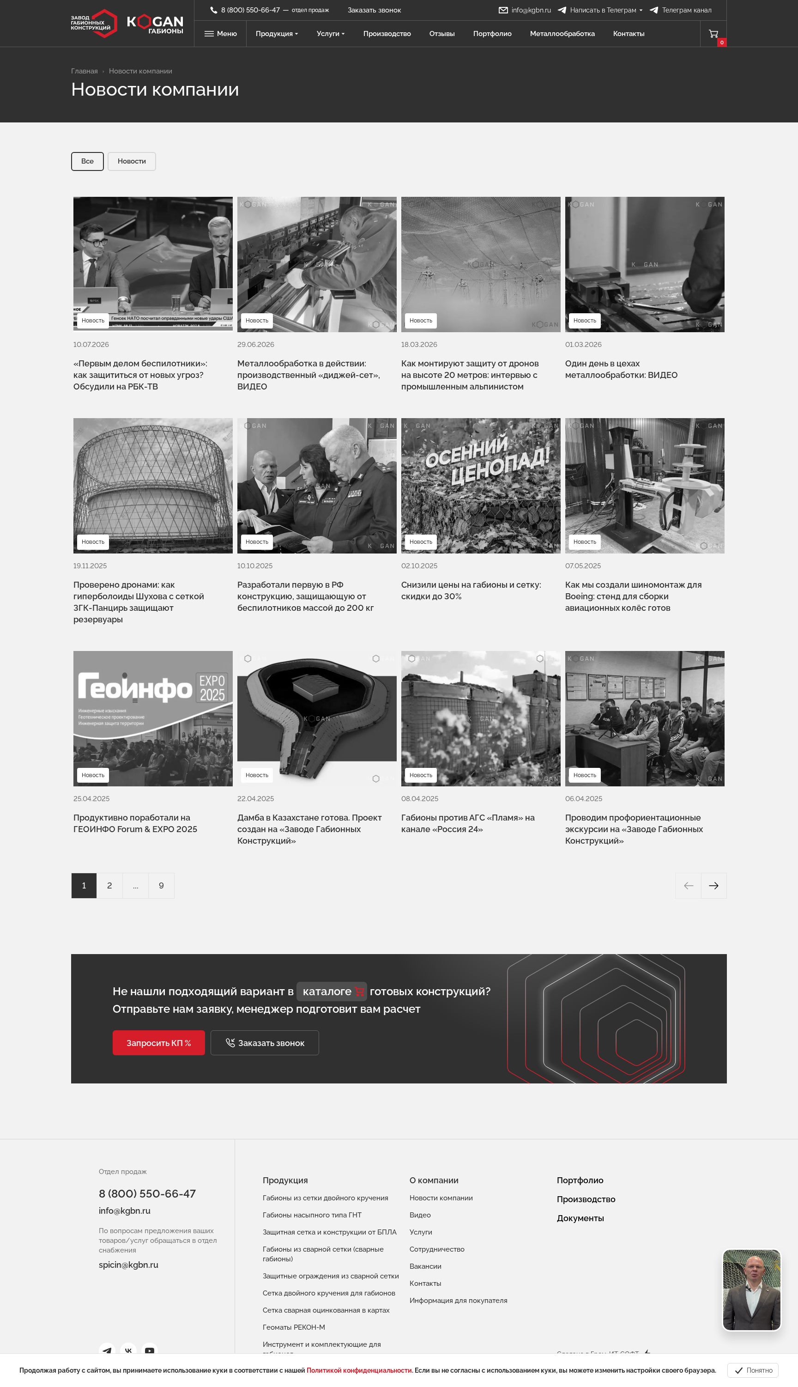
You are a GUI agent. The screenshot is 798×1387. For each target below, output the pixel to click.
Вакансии (425, 1266)
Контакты (629, 34)
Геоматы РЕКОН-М (294, 1327)
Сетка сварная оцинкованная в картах (326, 1310)
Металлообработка (562, 34)
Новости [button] (132, 161)
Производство (387, 34)
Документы (580, 1218)
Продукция (274, 34)
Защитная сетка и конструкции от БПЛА (330, 1232)
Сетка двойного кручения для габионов (329, 1293)
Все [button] (87, 161)
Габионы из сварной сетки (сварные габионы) (323, 1254)
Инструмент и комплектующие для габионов (322, 1349)
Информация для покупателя (459, 1300)
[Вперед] (714, 886)
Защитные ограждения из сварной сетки (331, 1276)
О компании (434, 1180)
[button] (159, 1042)
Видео (420, 1215)
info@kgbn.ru (125, 1211)
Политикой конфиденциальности (359, 1370)
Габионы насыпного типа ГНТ (312, 1215)
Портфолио (492, 34)
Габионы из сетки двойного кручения (325, 1198)
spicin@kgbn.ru (128, 1265)
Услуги (328, 34)
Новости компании (441, 1198)
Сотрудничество (437, 1249)
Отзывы (442, 34)
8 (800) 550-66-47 (147, 1193)
